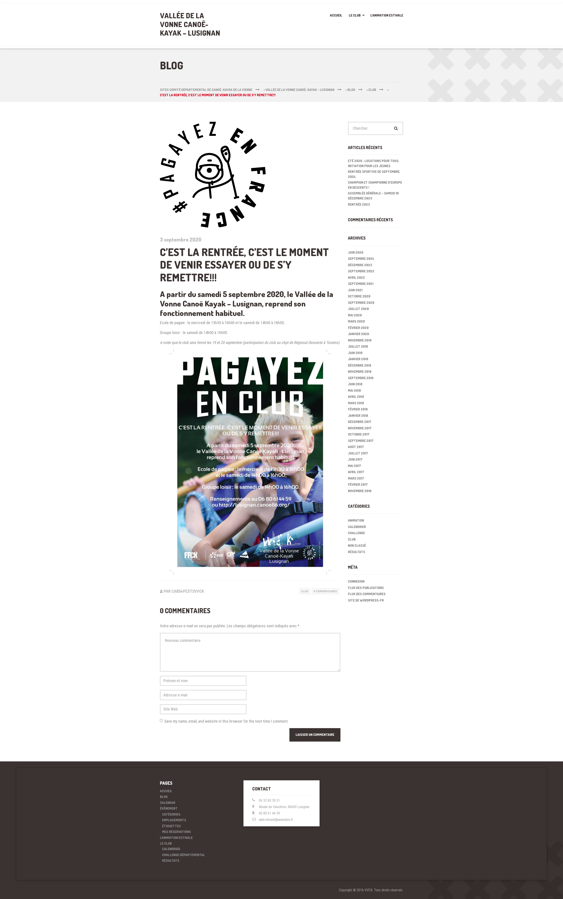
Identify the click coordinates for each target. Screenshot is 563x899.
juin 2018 (355, 384)
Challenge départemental (183, 855)
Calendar (167, 803)
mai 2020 (355, 315)
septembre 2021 (360, 284)
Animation (356, 520)
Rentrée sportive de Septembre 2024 (374, 174)
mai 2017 (354, 466)
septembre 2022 (361, 271)
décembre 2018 (359, 365)
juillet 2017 (358, 453)
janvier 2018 (358, 416)
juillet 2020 (358, 309)
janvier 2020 (358, 334)
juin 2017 (355, 459)
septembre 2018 (360, 378)
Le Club (355, 15)
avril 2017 (356, 472)
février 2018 (358, 409)
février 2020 (358, 328)
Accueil (336, 15)
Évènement (168, 808)
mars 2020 (356, 321)
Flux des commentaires (367, 594)
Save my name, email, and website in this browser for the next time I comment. (226, 721)
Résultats (356, 552)
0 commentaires (325, 591)
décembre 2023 (360, 265)
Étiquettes (171, 826)
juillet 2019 (358, 346)
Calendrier (357, 527)
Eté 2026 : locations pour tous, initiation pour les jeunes (373, 163)
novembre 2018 (359, 371)
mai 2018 (354, 390)
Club (304, 591)
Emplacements (174, 820)
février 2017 (358, 484)
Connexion (356, 581)
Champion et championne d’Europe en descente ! (375, 185)
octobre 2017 (358, 434)
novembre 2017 (359, 428)
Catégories (171, 814)
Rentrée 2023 (359, 204)
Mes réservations (176, 832)
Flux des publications (366, 588)
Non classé (357, 545)
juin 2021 (355, 290)
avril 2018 (356, 397)
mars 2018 (356, 403)
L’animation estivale (386, 15)
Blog (164, 797)
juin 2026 (355, 252)
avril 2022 (356, 277)
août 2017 (356, 447)
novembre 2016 (359, 491)
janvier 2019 (358, 359)
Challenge (356, 533)
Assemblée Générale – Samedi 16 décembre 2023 (373, 195)
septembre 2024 (361, 259)
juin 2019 (355, 353)
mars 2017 (356, 478)
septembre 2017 (360, 441)
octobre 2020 (359, 296)
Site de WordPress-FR (366, 600)
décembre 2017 (359, 422)
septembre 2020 (361, 303)
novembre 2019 (359, 340)
